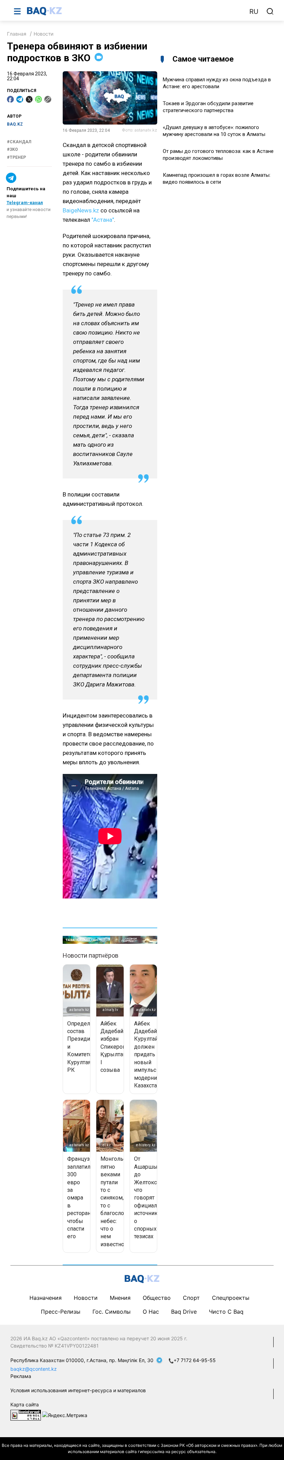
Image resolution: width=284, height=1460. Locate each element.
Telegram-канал (25, 202)
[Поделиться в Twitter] (29, 99)
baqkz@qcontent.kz (33, 1369)
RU (253, 11)
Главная (16, 34)
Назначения (45, 1297)
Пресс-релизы (60, 1311)
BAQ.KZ (15, 124)
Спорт (191, 1297)
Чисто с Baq (226, 1311)
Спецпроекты (230, 1297)
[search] (270, 11)
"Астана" (102, 219)
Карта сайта (24, 1404)
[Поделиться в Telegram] (19, 99)
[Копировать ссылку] (47, 99)
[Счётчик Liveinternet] (25, 1414)
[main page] (134, 11)
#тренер (16, 157)
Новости (43, 34)
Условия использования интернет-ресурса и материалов (78, 1390)
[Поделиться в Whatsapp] (38, 99)
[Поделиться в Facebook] (10, 99)
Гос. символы (111, 1311)
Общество (157, 1297)
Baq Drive (184, 1311)
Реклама (20, 1376)
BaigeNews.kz (81, 210)
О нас (151, 1311)
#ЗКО (12, 149)
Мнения (120, 1297)
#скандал (19, 141)
